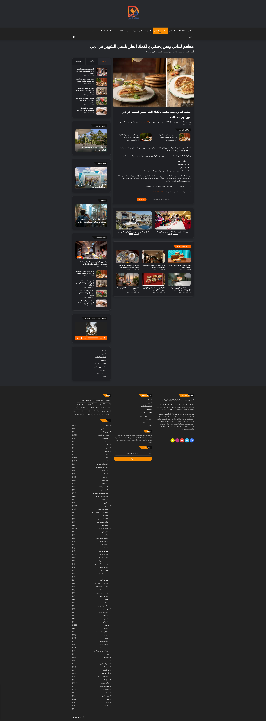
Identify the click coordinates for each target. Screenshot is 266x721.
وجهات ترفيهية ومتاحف (101, 651)
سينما (106, 638)
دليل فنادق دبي (106, 411)
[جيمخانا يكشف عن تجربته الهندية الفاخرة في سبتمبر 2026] (146, 137)
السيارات (105, 618)
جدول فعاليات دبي (92, 407)
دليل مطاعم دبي (95, 411)
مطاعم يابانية (104, 596)
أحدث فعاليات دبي (86, 400)
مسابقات (105, 438)
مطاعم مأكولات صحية (101, 586)
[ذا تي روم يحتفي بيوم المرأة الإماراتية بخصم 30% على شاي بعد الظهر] (101, 91)
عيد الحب (105, 480)
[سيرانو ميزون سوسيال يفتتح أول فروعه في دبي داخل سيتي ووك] (127, 256)
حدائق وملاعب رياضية (101, 631)
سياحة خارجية (105, 683)
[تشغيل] (105, 338)
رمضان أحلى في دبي (103, 676)
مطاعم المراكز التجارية (101, 564)
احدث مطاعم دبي (92, 404)
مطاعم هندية (104, 590)
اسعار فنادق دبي (81, 404)
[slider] (93, 337)
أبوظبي (108, 400)
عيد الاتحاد (105, 474)
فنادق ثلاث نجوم (103, 515)
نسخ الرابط (141, 199)
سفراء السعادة (104, 680)
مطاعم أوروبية (103, 557)
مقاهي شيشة (104, 602)
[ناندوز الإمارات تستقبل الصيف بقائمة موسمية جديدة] (179, 256)
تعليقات (78, 61)
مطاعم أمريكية (103, 554)
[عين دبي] (133, 13)
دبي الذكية (106, 670)
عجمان (107, 692)
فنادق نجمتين (104, 525)
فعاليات (86, 411)
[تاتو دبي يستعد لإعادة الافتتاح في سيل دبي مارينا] (127, 279)
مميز (108, 699)
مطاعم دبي (87, 414)
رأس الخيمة (105, 673)
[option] (91, 140)
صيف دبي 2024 (124, 30)
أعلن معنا (102, 376)
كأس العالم (104, 490)
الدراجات (105, 615)
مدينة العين (104, 428)
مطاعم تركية (104, 567)
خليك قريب (99, 373)
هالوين (106, 503)
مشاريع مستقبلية (98, 367)
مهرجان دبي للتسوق (102, 496)
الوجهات (147, 30)
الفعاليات (180, 30)
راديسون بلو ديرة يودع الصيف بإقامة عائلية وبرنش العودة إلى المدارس (85, 71)
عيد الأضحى (104, 470)
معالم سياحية (104, 647)
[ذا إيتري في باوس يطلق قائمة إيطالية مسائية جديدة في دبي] (153, 256)
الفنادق (171, 30)
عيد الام (105, 477)
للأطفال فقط (104, 641)
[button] (91, 331)
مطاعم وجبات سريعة (101, 593)
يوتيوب (106, 441)
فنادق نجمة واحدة (102, 522)
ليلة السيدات (104, 548)
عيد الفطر (105, 483)
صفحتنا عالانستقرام (159, 192)
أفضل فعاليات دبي (105, 404)
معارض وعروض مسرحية (100, 493)
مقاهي (106, 599)
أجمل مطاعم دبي (98, 400)
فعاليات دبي (77, 411)
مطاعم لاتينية (104, 580)
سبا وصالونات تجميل (101, 635)
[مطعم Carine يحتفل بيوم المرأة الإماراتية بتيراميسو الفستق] (179, 279)
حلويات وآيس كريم (102, 538)
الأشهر (92, 61)
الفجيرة (107, 451)
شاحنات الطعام (103, 544)
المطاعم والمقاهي (159, 30)
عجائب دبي (106, 689)
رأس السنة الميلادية (102, 467)
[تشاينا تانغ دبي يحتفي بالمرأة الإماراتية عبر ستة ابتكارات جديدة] (153, 279)
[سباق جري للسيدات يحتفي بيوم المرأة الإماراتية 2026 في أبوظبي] (101, 101)
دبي (76, 407)
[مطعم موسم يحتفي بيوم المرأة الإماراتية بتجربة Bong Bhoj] (184, 137)
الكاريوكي (105, 532)
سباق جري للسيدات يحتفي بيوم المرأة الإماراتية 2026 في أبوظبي (85, 100)
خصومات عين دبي (137, 30)
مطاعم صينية (104, 577)
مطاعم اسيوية (103, 561)
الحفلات (105, 461)
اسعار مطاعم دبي (105, 407)
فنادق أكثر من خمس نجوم (100, 512)
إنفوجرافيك (106, 432)
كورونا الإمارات (104, 696)
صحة (106, 709)
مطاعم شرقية (103, 573)
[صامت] (81, 338)
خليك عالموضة (105, 667)
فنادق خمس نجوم (102, 519)
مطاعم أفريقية (103, 551)
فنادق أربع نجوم (103, 509)
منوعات (107, 702)
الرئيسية (190, 30)
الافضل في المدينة (100, 363)
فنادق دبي (95, 414)
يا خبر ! (190, 37)
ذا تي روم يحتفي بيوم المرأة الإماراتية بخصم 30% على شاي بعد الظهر (85, 90)
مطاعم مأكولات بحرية (101, 583)
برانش (106, 535)
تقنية (108, 654)
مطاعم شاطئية (103, 570)
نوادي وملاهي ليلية (102, 606)
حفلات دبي (82, 407)
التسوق (105, 628)
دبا (107, 454)
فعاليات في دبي (105, 414)
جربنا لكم (106, 657)
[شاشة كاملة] (78, 338)
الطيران (105, 622)
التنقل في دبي (103, 612)
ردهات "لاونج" (103, 541)
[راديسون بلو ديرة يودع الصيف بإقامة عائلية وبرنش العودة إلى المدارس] (101, 72)
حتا (108, 660)
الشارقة (107, 448)
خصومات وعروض (104, 663)
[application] (91, 331)
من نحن (102, 370)
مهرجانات (105, 499)
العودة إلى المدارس (102, 464)
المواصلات (106, 609)
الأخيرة (104, 61)
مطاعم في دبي (78, 414)
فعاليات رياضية (103, 486)
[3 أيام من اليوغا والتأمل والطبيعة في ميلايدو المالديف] (101, 111)
